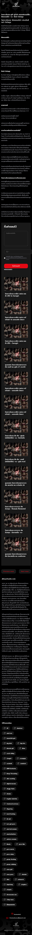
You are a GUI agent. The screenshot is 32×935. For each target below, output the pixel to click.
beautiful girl (11, 738)
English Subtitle (12, 799)
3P (7, 728)
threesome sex (12, 895)
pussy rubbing (11, 864)
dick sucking (11, 779)
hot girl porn (11, 824)
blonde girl (10, 748)
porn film (22, 844)
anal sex (9, 733)
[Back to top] (29, 932)
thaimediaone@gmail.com (17, 918)
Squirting (10, 884)
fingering (9, 809)
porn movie (10, 849)
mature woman (11, 839)
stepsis (9, 890)
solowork (21, 879)
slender (24, 874)
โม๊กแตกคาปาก (11, 905)
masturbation (11, 834)
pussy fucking (11, 859)
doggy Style (10, 789)
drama (9, 794)
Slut (8, 879)
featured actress (12, 804)
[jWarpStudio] (16, 4)
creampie (23, 758)
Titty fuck (10, 900)
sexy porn (10, 874)
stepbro (23, 884)
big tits (22, 743)
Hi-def (9, 819)
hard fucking (11, 814)
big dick (9, 743)
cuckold (9, 763)
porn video (10, 854)
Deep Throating (12, 774)
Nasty (8, 844)
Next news (25, 571)
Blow (23, 748)
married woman (12, 829)
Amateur (19, 728)
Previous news (8, 571)
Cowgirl (9, 758)
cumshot (23, 763)
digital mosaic (11, 784)
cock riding (10, 753)
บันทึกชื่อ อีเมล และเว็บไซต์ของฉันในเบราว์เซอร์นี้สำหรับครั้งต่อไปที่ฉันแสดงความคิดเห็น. (16, 258)
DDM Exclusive (11, 769)
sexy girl (9, 869)
